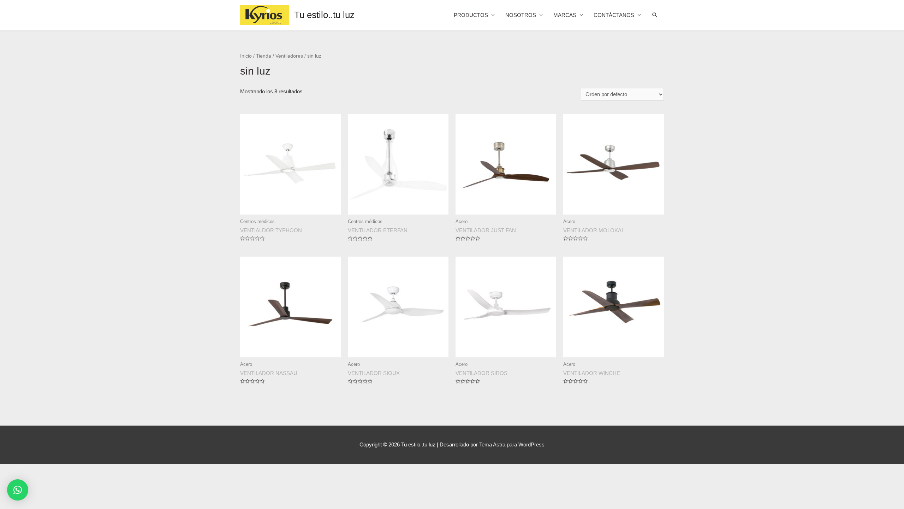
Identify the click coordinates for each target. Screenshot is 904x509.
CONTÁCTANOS (614, 15)
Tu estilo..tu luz (324, 15)
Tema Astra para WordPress (512, 444)
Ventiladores (289, 56)
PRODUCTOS (471, 15)
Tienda (263, 56)
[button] (17, 490)
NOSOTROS (520, 15)
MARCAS (564, 15)
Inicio (246, 56)
